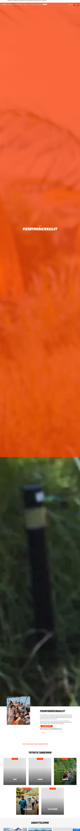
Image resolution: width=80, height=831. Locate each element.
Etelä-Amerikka (44, 743)
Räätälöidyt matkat (18, 4)
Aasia (24, 743)
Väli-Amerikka (37, 743)
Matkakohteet (10, 4)
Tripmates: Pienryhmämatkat (35, 4)
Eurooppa (31, 743)
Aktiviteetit (26, 4)
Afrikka (27, 743)
